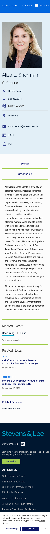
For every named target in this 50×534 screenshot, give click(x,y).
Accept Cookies (30, 529)
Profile (25, 163)
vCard (11, 135)
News (4, 356)
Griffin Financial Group (13, 476)
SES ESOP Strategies (13, 481)
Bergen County (15, 91)
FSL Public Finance (12, 492)
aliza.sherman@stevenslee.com (23, 126)
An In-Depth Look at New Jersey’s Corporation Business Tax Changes (20, 362)
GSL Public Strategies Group (17, 487)
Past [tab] (23, 333)
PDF (10, 144)
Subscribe (11, 461)
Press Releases (9, 377)
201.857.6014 (15, 99)
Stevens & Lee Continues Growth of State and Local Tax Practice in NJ (23, 382)
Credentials (25, 174)
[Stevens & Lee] (9, 5)
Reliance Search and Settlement (19, 509)
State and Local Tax (11, 408)
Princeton (13, 115)
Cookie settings (12, 529)
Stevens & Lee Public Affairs (17, 503)
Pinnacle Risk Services (14, 498)
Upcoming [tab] (8, 333)
